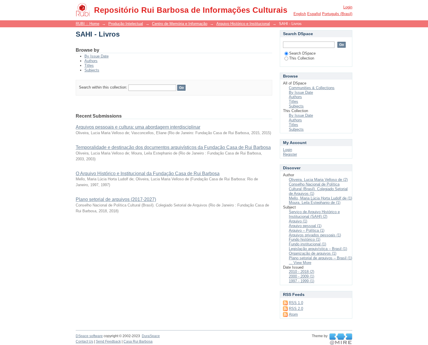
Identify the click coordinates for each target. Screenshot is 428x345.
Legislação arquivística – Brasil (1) (318, 249)
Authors (91, 61)
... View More (300, 262)
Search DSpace (302, 53)
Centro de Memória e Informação (179, 23)
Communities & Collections (312, 88)
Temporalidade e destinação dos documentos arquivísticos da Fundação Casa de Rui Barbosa (173, 147)
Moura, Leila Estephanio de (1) (314, 202)
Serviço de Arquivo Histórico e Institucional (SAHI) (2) (314, 214)
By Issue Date (96, 56)
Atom (293, 314)
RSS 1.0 (296, 303)
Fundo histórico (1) (304, 239)
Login (347, 7)
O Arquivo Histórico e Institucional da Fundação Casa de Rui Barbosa (148, 173)
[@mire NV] (340, 339)
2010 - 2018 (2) (301, 271)
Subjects (91, 70)
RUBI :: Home (87, 23)
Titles (89, 65)
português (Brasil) (337, 14)
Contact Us (84, 341)
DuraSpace (151, 336)
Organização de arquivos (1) (312, 253)
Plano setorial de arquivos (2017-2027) (116, 199)
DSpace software (89, 336)
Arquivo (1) (298, 221)
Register (290, 154)
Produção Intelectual (125, 23)
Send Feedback (108, 341)
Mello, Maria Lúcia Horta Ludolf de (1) (320, 198)
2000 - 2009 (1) (301, 276)
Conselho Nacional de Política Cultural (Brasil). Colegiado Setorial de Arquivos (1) (318, 189)
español (314, 14)
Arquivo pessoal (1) (305, 226)
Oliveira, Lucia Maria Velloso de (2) (318, 179)
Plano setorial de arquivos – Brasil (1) (320, 258)
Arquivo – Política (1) (306, 230)
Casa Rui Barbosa (138, 341)
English (299, 14)
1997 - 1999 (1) (301, 281)
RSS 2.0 (296, 308)
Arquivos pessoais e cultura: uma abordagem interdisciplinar (138, 127)
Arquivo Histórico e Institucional (243, 23)
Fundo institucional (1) (307, 244)
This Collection (301, 58)
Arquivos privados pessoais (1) (315, 235)
